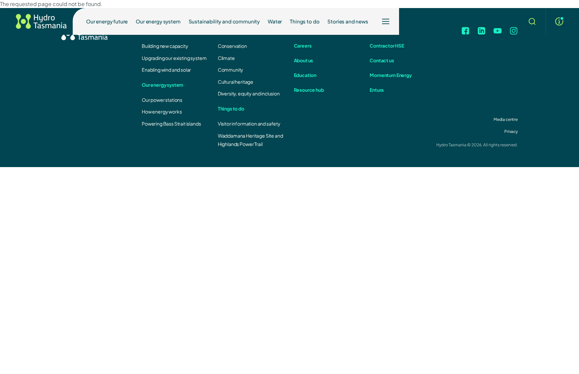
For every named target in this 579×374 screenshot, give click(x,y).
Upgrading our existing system (174, 58)
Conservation (232, 46)
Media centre (506, 119)
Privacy (511, 131)
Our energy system (158, 21)
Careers (303, 46)
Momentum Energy (391, 75)
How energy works (162, 111)
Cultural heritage (235, 82)
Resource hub (309, 90)
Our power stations (162, 100)
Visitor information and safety (249, 124)
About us (303, 60)
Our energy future (107, 21)
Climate (226, 58)
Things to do (304, 21)
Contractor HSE (387, 46)
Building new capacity (165, 46)
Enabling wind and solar (166, 70)
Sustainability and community (224, 21)
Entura (377, 90)
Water (275, 21)
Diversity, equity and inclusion (249, 93)
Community (231, 70)
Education (305, 75)
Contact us (382, 60)
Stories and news (347, 21)
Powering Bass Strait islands (171, 124)
